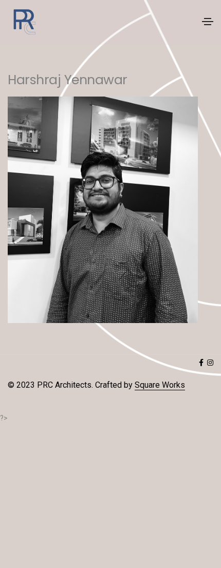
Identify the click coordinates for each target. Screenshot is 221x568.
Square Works (160, 385)
